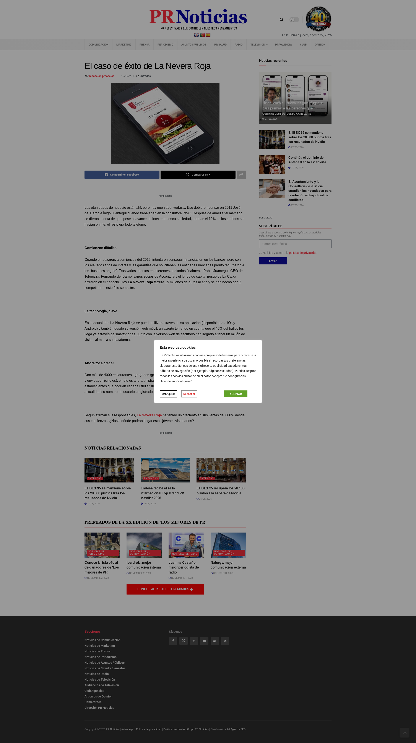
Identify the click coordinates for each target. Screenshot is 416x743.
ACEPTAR (236, 394)
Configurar (168, 394)
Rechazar (189, 394)
